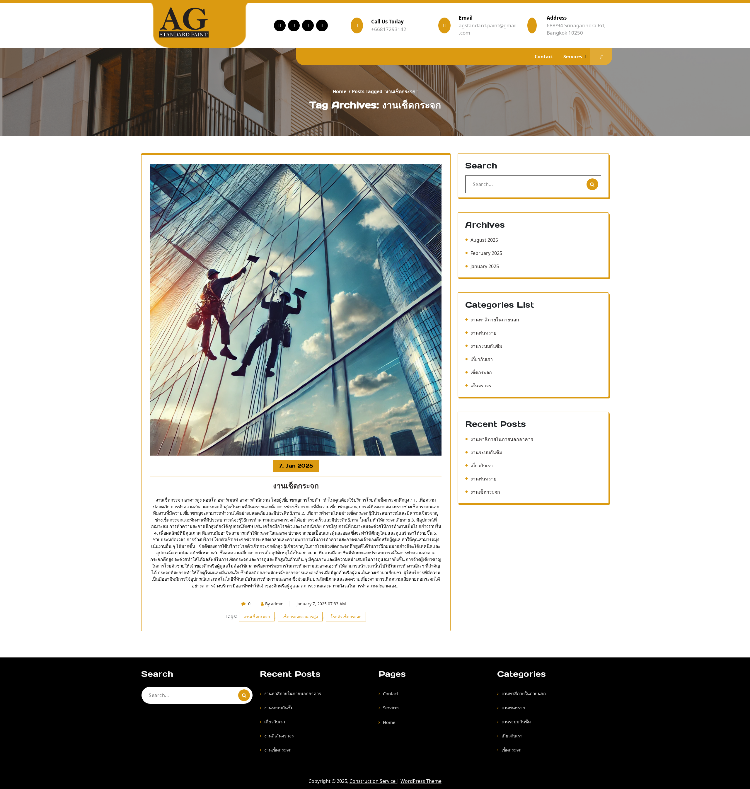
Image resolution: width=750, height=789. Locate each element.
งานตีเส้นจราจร (279, 736)
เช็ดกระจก (481, 372)
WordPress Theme (421, 781)
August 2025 (484, 240)
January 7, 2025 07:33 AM (321, 603)
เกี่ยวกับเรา (482, 359)
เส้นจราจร (481, 385)
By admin (274, 603)
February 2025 (486, 253)
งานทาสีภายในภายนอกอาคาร (502, 439)
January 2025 (485, 266)
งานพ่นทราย (483, 333)
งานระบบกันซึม (486, 346)
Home (339, 91)
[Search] (592, 184)
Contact (544, 56)
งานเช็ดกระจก (296, 485)
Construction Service (373, 781)
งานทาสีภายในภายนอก (495, 319)
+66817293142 (388, 29)
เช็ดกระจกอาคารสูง (300, 616)
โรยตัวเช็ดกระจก (345, 616)
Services (572, 56)
